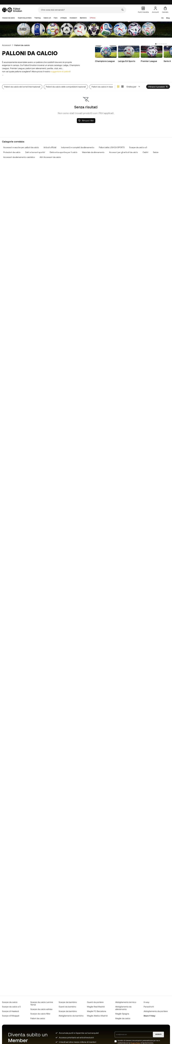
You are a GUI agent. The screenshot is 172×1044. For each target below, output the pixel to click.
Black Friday (149, 1016)
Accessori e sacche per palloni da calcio (21, 147)
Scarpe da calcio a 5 (138, 147)
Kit (162, 18)
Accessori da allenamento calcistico (19, 157)
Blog (168, 18)
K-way (146, 1002)
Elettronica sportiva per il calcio (63, 152)
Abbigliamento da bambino (71, 1016)
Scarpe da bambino (68, 1002)
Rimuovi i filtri (87, 120)
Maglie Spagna (122, 1014)
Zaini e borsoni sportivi (35, 152)
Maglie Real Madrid (96, 1007)
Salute (155, 152)
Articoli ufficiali (50, 147)
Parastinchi (149, 1007)
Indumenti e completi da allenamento (77, 147)
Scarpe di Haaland (10, 1011)
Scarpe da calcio (8, 18)
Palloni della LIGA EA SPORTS (111, 147)
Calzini (145, 152)
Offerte (92, 18)
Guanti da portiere (24, 18)
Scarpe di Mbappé (10, 1016)
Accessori (73, 18)
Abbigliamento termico (125, 1002)
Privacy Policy (135, 1043)
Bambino (83, 18)
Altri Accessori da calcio (50, 157)
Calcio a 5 (47, 18)
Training (37, 18)
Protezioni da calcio (12, 152)
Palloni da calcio (37, 1018)
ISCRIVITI (158, 1034)
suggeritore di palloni (60, 71)
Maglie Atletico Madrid (97, 1016)
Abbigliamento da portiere (156, 1011)
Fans (55, 18)
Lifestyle (63, 18)
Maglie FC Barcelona (96, 1011)
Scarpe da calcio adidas (41, 1009)
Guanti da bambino (67, 1007)
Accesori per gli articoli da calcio (123, 152)
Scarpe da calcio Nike (40, 1014)
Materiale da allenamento (93, 152)
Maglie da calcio (122, 1018)
